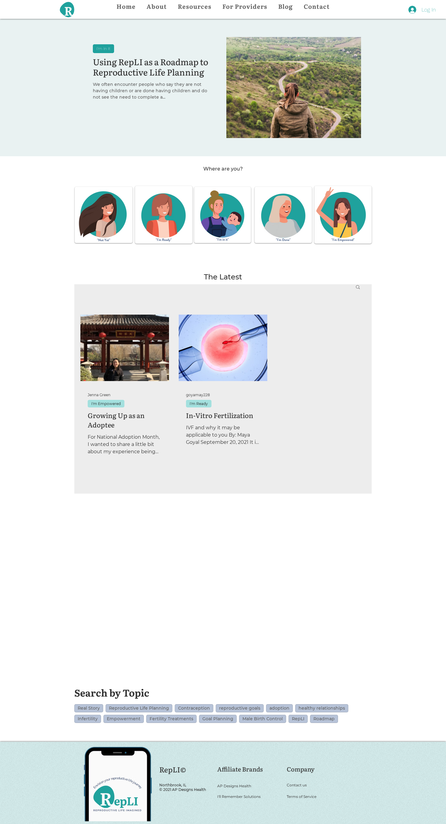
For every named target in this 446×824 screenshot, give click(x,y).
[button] (358, 287)
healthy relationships (322, 708)
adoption (279, 708)
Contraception (194, 708)
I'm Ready (199, 403)
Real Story (89, 708)
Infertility (88, 718)
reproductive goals (239, 708)
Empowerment (123, 718)
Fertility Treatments (171, 718)
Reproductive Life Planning (139, 708)
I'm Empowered (106, 403)
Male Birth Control (262, 718)
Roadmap (324, 718)
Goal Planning (217, 718)
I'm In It (103, 48)
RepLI (298, 718)
